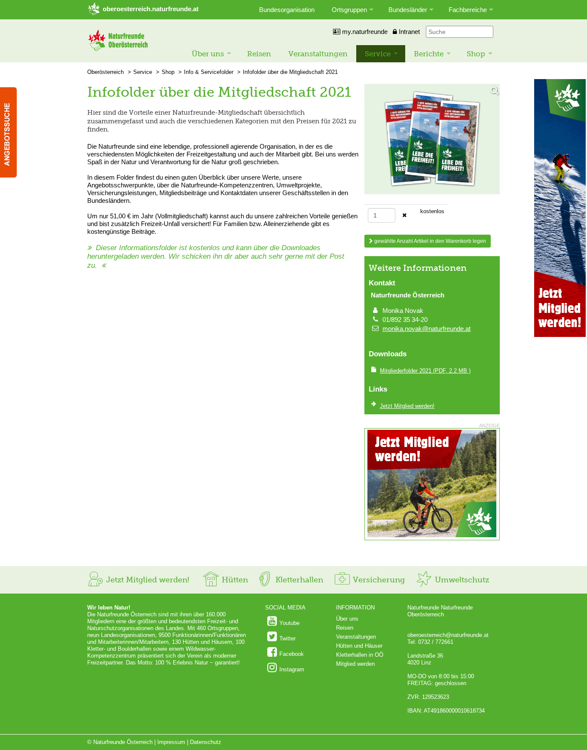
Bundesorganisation (287, 9)
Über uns (208, 53)
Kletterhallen (298, 580)
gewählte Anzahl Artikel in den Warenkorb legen (429, 241)
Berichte (428, 53)
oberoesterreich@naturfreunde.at (448, 635)
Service (378, 53)
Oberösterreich (105, 72)
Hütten (234, 580)
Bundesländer (407, 9)
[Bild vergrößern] (432, 140)
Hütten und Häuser (359, 646)
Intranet (408, 31)
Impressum (171, 742)
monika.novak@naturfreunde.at (426, 328)
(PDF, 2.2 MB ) (425, 370)
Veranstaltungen (318, 53)
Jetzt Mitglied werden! (146, 580)
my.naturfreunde (364, 31)
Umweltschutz (461, 580)
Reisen (259, 53)
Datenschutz (205, 742)
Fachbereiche (468, 9)
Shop (476, 53)
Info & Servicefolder (208, 72)
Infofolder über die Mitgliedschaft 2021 (290, 72)
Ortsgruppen (349, 9)
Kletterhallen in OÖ (359, 655)
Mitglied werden (355, 664)
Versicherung (378, 580)
